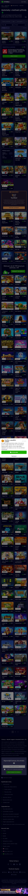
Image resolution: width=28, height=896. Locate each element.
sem (6, 449)
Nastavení (14, 456)
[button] (24, 441)
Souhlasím (15, 452)
